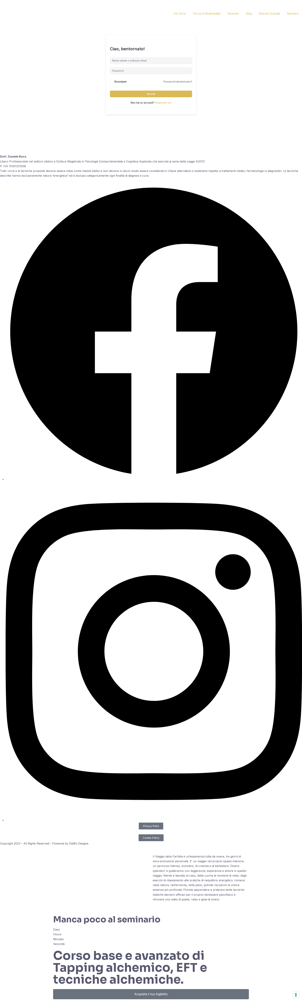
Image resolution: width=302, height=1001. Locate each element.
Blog (249, 13)
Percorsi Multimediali (206, 13)
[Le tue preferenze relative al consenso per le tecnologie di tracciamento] (296, 995)
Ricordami (120, 81)
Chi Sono (180, 13)
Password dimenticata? (177, 81)
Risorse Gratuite (269, 13)
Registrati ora (163, 102)
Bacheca (293, 13)
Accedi (151, 93)
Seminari (233, 13)
